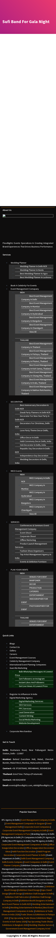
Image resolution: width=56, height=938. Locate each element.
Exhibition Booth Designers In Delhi (36, 900)
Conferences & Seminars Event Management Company (32, 527)
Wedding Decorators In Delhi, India (31, 461)
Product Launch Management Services (31, 545)
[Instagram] (23, 802)
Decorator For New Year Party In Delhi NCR (32, 418)
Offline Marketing (28, 540)
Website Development (29, 723)
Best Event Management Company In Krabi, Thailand (36, 381)
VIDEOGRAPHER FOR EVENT (34, 600)
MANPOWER (34, 580)
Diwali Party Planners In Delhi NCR (35, 412)
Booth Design (16, 893)
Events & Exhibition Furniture (33, 561)
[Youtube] (41, 802)
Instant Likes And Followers (31, 682)
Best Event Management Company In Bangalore (36, 319)
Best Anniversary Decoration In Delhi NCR (32, 407)
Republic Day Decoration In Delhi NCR (32, 450)
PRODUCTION (35, 587)
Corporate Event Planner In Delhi (30, 855)
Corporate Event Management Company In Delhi (25, 830)
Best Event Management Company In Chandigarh (36, 326)
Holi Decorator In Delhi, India (33, 445)
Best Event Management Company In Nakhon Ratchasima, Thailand (36, 390)
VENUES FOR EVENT (38, 576)
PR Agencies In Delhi (11, 837)
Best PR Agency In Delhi (19, 841)
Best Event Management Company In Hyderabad (36, 312)
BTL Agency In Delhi (10, 819)
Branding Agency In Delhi (43, 834)
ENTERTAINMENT (36, 595)
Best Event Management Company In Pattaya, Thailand (36, 352)
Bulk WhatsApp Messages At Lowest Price (34, 673)
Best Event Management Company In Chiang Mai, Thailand (36, 374)
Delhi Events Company (12, 862)
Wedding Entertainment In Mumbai (26, 907)
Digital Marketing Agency (21, 697)
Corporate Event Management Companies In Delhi (24, 844)
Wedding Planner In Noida (32, 270)
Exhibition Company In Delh (33, 865)
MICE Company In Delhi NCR (35, 480)
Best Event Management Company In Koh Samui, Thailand (36, 367)
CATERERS (34, 591)
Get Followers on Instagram (32, 678)
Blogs (12, 643)
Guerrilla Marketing (18, 668)
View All (32, 331)
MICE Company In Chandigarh (33, 508)
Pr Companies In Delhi (32, 837)
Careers (13, 654)
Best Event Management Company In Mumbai (36, 305)
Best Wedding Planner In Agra (33, 273)
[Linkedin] (32, 802)
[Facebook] (14, 802)
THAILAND (24, 340)
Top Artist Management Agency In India (33, 556)
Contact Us (15, 647)
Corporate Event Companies (37, 826)
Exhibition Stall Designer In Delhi (38, 893)
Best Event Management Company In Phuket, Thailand (36, 360)
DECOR (32, 584)
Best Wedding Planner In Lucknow (35, 277)
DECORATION (17, 401)
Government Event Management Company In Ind (28, 928)
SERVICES (15, 522)
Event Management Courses (23, 657)
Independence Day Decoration (34, 455)
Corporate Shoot (28, 536)
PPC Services (25, 708)
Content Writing (26, 715)
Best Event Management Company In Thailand (36, 345)
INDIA (22, 292)
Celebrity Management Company (25, 661)
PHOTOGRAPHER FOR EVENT (35, 608)
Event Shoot (25, 532)
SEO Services (25, 704)
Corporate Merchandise (21, 731)
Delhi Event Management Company (37, 858)
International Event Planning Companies (28, 664)
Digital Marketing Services (31, 701)
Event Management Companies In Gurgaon (25, 823)
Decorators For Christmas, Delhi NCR (32, 425)
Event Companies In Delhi (35, 862)
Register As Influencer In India (23, 694)
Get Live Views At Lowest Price (33, 686)
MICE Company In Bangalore (33, 501)
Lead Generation (26, 712)
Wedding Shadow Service (41, 925)
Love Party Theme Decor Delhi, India (31, 432)
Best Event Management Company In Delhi (36, 298)
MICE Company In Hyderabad (33, 494)
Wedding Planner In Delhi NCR (33, 266)
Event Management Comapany (25, 288)
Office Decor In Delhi (29, 437)
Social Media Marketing (29, 719)
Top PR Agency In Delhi (42, 841)
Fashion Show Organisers (32, 550)
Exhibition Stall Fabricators (17, 897)
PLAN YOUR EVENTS (19, 569)
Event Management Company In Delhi (38, 819)
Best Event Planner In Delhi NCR (16, 904)
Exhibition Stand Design (29, 890)
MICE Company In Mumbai (33, 487)
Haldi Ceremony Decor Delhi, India (35, 441)
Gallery (13, 650)
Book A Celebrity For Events (24, 285)
